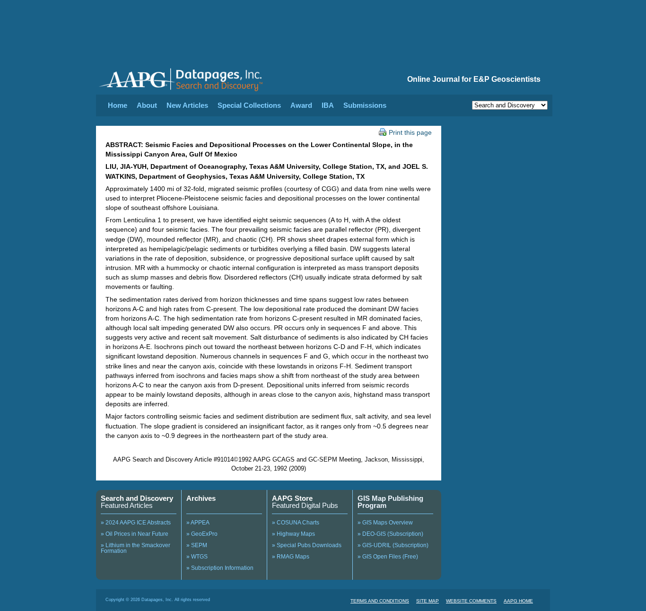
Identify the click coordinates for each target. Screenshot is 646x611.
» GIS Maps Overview (385, 522)
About (147, 105)
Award (301, 105)
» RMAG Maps (290, 556)
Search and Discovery (137, 498)
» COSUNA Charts (295, 522)
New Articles (187, 105)
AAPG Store (292, 498)
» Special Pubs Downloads (306, 545)
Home (117, 105)
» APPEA (198, 522)
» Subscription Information (219, 568)
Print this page (410, 132)
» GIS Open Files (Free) (388, 556)
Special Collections (249, 105)
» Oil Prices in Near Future (134, 534)
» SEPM (196, 545)
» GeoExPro (202, 534)
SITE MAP (427, 600)
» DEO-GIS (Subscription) (390, 534)
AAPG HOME (518, 600)
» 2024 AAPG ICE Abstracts (136, 522)
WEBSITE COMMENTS (471, 600)
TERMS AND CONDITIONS (379, 600)
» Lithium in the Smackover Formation (135, 548)
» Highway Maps (293, 534)
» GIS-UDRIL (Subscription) (393, 545)
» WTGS (197, 556)
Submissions (364, 105)
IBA (328, 105)
